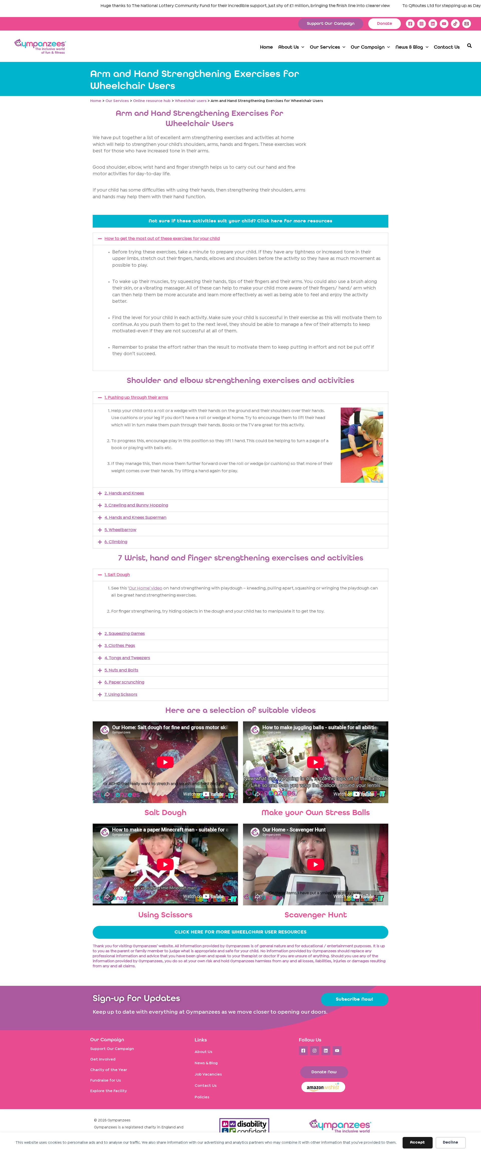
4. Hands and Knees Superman (135, 518)
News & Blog (206, 1063)
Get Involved (102, 1059)
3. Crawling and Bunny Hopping (136, 505)
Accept (417, 1142)
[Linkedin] (432, 23)
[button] (330, 23)
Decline (450, 1142)
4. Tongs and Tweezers (127, 658)
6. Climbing (115, 542)
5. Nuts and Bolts (121, 670)
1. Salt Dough (117, 575)
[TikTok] (455, 23)
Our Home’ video (145, 588)
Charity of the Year (108, 1070)
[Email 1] (466, 23)
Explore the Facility (108, 1091)
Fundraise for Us (105, 1080)
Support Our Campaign (112, 1048)
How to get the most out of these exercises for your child (162, 239)
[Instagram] (421, 23)
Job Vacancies (208, 1074)
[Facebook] (410, 23)
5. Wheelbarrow (120, 530)
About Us (203, 1051)
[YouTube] (444, 23)
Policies (202, 1097)
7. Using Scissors (120, 695)
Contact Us (205, 1085)
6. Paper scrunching (124, 682)
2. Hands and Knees (124, 493)
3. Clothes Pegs (119, 646)
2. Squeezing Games (124, 634)
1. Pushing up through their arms (136, 398)
